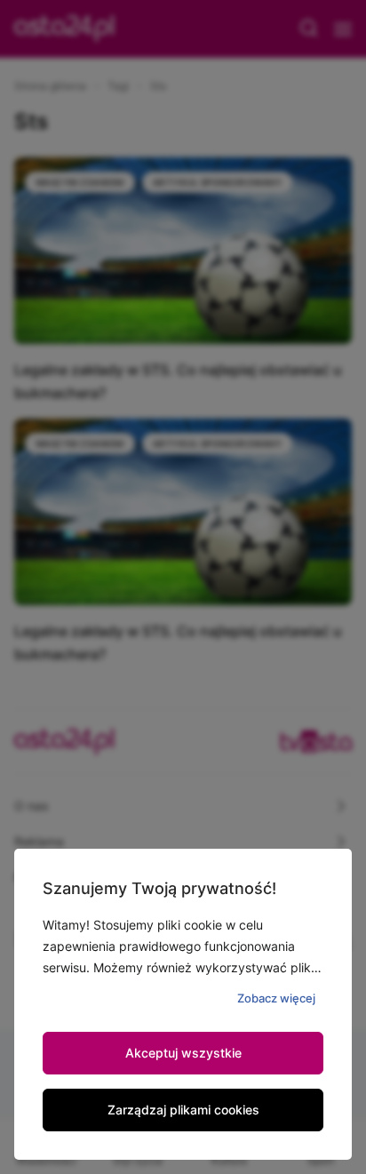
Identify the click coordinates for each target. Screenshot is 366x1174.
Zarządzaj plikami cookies (183, 1109)
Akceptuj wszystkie (183, 1052)
